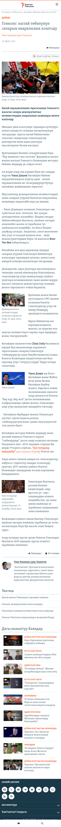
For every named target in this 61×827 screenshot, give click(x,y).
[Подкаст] (11, 796)
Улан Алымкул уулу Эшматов (17, 35)
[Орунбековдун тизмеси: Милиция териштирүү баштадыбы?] (13, 715)
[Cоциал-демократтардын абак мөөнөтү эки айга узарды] (13, 654)
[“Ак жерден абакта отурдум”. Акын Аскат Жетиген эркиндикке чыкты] (13, 748)
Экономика (30, 696)
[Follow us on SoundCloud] (39, 789)
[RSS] (4, 796)
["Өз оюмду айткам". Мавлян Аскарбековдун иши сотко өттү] (13, 669)
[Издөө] (42, 823)
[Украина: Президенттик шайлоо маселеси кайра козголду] (13, 765)
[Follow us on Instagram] (46, 789)
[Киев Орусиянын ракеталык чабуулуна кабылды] (13, 640)
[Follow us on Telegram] (25, 789)
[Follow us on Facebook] (4, 789)
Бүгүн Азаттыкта (33, 651)
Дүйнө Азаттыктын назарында (40, 637)
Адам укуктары (32, 665)
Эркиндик (29, 745)
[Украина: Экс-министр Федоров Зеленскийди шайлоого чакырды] (13, 732)
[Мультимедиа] (18, 823)
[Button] (52, 48)
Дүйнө (6, 18)
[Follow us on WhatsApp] (52, 789)
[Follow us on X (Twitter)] (11, 789)
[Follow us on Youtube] (18, 789)
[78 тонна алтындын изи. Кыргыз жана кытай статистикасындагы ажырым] (13, 699)
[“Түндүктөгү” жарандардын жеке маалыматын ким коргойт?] (13, 683)
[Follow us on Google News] (32, 789)
